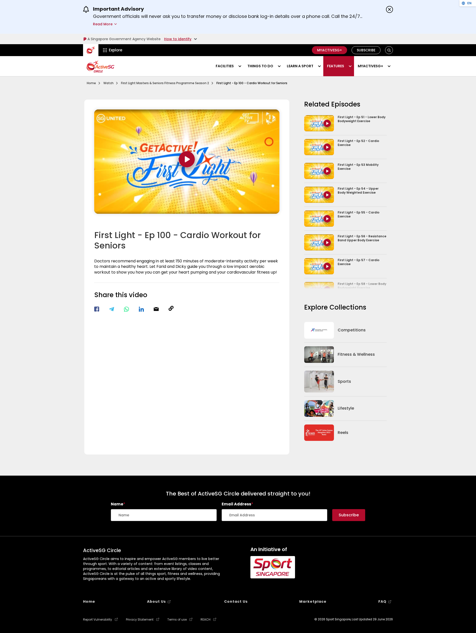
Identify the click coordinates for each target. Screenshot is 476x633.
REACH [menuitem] (205, 620)
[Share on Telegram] (111, 309)
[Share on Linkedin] (141, 309)
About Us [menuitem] (156, 601)
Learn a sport (300, 66)
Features (335, 66)
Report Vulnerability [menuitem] (97, 620)
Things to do (260, 66)
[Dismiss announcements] (389, 9)
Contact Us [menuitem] (236, 601)
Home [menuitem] (89, 601)
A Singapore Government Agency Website (124, 39)
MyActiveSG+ (329, 50)
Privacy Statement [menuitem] (139, 620)
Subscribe (366, 50)
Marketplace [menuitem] (313, 601)
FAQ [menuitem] (382, 601)
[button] (389, 50)
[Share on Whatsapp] (126, 309)
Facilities (225, 66)
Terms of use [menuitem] (177, 620)
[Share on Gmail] (156, 309)
